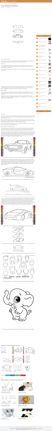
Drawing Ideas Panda (22, 418)
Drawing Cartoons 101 (42, 88)
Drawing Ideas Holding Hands (6, 392)
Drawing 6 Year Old (41, 95)
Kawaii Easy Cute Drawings (42, 41)
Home (10, 1)
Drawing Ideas (14, 1)
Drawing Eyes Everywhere (42, 99)
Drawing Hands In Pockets (5, 405)
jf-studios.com (3, 198)
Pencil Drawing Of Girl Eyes (42, 63)
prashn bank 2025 (33, 429)
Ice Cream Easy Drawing (42, 70)
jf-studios (4, 1)
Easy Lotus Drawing (41, 74)
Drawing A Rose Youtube (42, 106)
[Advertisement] (18, 16)
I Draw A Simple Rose (41, 49)
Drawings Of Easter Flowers (42, 38)
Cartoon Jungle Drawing (42, 77)
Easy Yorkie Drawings (22, 392)
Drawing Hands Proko (42, 52)
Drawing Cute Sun (4, 418)
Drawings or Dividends (42, 85)
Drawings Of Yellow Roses (23, 405)
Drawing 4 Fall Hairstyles (42, 67)
